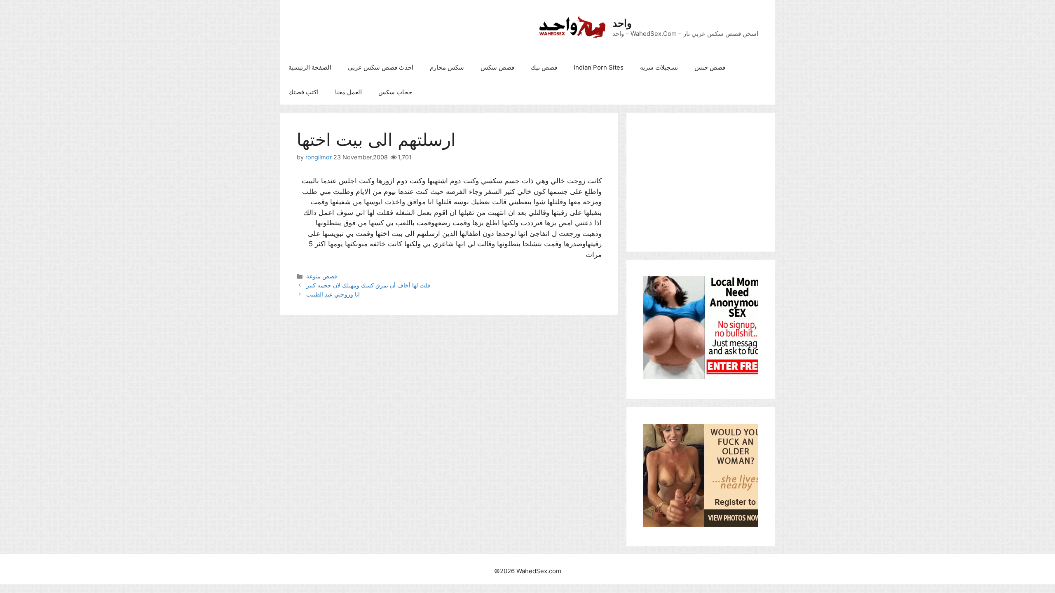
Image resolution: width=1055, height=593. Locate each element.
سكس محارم (447, 67)
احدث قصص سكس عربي (380, 67)
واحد (622, 23)
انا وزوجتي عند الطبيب (333, 294)
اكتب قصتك (303, 92)
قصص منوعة (321, 276)
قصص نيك (544, 67)
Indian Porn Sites (599, 67)
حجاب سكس (395, 92)
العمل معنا (348, 92)
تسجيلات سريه (659, 67)
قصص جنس (709, 67)
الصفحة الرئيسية (309, 67)
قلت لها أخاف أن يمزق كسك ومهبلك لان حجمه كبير (368, 285)
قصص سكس (497, 67)
